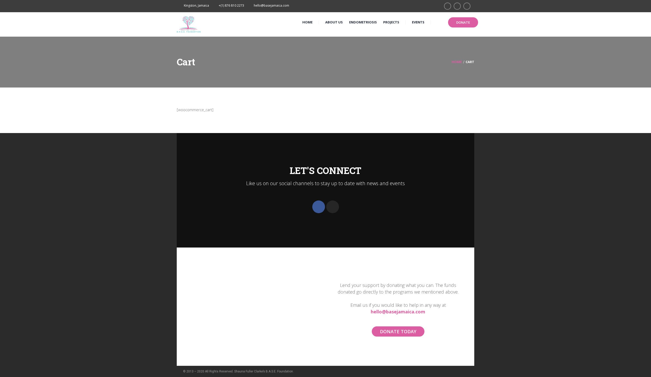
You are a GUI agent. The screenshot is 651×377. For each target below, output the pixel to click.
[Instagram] (332, 206)
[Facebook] (318, 206)
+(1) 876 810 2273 (231, 5)
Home (457, 62)
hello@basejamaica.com (398, 312)
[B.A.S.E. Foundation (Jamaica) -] (189, 24)
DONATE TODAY (398, 331)
